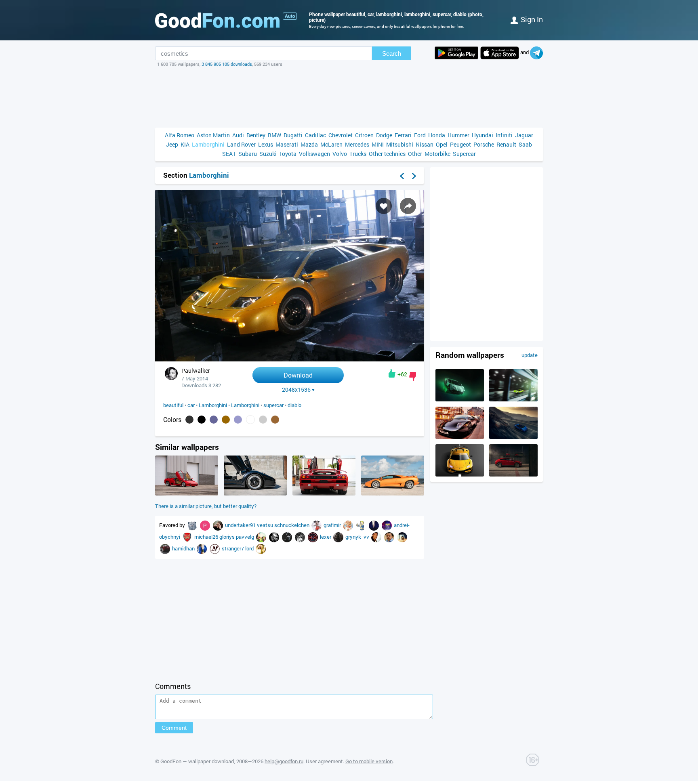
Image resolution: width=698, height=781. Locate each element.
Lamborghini (208, 144)
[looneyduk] (317, 525)
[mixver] (192, 525)
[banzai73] (361, 525)
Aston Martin (213, 135)
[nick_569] (261, 548)
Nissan (424, 144)
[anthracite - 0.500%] (189, 420)
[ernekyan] (313, 536)
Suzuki (268, 153)
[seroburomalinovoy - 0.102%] (214, 420)
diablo (294, 405)
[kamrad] (348, 525)
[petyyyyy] (376, 536)
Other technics (387, 153)
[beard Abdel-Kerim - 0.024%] (263, 420)
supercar (273, 405)
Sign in (532, 19)
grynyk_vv (357, 536)
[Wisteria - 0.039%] (238, 420)
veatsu (265, 525)
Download (298, 375)
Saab (525, 144)
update (529, 355)
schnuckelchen (292, 525)
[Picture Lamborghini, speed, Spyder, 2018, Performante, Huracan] (513, 437)
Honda (436, 135)
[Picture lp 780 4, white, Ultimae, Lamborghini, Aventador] (459, 399)
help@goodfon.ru (284, 761)
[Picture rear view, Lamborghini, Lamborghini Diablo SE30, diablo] (323, 493)
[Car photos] (290, 16)
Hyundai (482, 135)
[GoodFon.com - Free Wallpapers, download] (217, 20)
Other (415, 153)
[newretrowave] (387, 525)
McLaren (331, 144)
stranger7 (233, 548)
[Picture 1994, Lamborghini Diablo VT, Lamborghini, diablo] (186, 493)
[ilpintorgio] (202, 548)
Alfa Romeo (179, 135)
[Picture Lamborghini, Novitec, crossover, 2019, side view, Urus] (513, 474)
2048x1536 (296, 390)
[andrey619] (187, 536)
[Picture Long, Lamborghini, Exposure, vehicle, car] (459, 437)
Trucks (357, 153)
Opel (442, 144)
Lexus (265, 144)
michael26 (206, 536)
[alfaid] (300, 536)
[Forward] (414, 176)
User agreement (324, 761)
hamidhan (184, 548)
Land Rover (241, 144)
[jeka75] (287, 536)
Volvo (339, 153)
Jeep (172, 144)
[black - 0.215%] (202, 420)
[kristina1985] (374, 525)
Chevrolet (340, 135)
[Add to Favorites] (384, 206)
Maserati (286, 144)
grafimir (333, 525)
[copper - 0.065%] (226, 420)
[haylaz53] (338, 536)
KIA (185, 144)
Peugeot (460, 144)
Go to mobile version (369, 761)
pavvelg (245, 536)
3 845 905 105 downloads (227, 64)
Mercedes (357, 144)
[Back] (402, 176)
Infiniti (504, 135)
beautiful (173, 405)
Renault (506, 144)
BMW (274, 135)
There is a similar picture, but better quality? (205, 506)
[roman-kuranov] (205, 525)
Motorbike (437, 153)
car (191, 405)
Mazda (309, 144)
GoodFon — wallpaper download (197, 761)
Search (391, 53)
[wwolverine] (215, 548)
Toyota (287, 153)
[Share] (408, 206)
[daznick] (165, 548)
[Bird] (402, 536)
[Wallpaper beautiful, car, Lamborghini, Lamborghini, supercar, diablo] (289, 359)
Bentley (255, 135)
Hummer (458, 135)
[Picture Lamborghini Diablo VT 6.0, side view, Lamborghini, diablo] (392, 493)
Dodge (384, 135)
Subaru (247, 153)
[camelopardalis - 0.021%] (275, 420)
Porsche (483, 144)
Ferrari (403, 135)
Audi (238, 135)
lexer (326, 536)
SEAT (229, 153)
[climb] (218, 525)
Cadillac (315, 135)
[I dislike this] (412, 376)
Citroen (364, 135)
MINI (378, 144)
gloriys (227, 536)
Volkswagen (314, 153)
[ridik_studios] (389, 536)
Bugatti (293, 135)
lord (250, 548)
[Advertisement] (349, 97)
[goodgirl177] (274, 536)
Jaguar (524, 135)
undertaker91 (241, 525)
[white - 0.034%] (250, 419)
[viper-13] (261, 536)
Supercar (464, 153)
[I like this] (392, 373)
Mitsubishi (399, 144)
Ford (420, 135)
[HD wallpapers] (456, 52)
